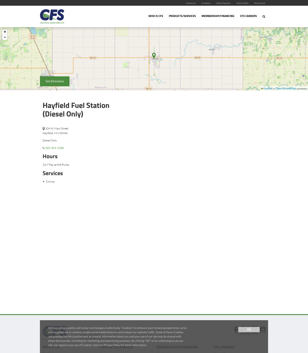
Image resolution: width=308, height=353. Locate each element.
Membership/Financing (218, 16)
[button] (4, 32)
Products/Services (182, 16)
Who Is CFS (155, 16)
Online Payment (223, 3)
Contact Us (191, 3)
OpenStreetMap (286, 88)
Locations (206, 3)
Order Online (242, 3)
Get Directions (55, 81)
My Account (259, 3)
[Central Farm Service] (62, 16)
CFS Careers (248, 16)
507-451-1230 (54, 147)
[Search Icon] (264, 16)
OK (249, 329)
